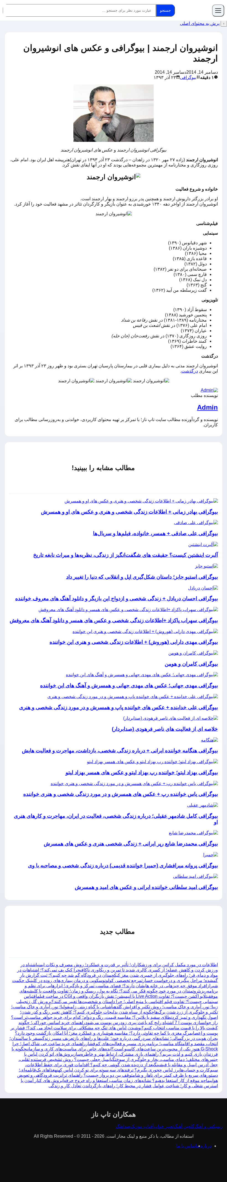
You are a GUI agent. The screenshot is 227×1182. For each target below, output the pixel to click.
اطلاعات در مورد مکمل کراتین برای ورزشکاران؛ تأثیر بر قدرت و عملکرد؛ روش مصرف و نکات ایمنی (127, 964)
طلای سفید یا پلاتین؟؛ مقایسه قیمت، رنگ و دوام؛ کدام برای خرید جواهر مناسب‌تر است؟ (91, 1017)
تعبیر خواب (164, 1126)
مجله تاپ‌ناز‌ (194, 10)
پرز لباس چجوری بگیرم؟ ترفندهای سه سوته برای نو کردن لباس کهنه (117, 1070)
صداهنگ (123, 1126)
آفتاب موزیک (142, 1126)
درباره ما (203, 1145)
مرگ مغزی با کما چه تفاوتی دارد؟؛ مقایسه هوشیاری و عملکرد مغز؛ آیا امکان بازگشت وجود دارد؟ (103, 1033)
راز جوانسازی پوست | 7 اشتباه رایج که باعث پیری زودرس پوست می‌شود (151, 1022)
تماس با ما (185, 1145)
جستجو (165, 10)
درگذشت (189, 371)
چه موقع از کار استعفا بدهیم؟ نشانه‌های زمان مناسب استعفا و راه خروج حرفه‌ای (133, 1080)
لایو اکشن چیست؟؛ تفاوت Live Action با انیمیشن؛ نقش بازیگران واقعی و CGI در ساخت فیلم (121, 996)
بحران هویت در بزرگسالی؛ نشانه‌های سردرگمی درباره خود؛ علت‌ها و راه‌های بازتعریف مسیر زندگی (129, 1038)
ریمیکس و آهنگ (208, 1126)
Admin (207, 407)
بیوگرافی (188, 77)
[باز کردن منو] (218, 10)
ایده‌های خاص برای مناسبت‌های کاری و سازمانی (69, 1049)
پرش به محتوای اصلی (200, 23)
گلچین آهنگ (184, 1126)
